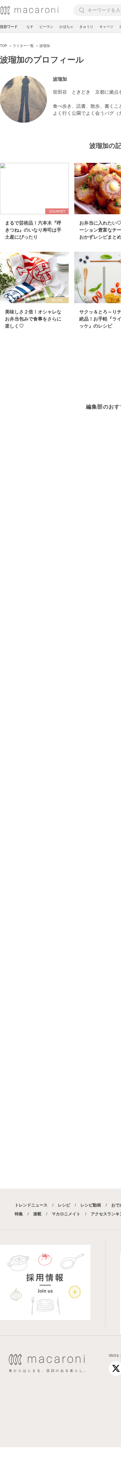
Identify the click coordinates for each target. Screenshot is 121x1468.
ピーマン (46, 27)
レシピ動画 (90, 1205)
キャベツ (106, 27)
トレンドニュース (31, 1205)
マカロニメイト (66, 1213)
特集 (19, 1213)
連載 (37, 1213)
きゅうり (86, 27)
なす (29, 27)
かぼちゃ (66, 27)
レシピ (64, 1205)
